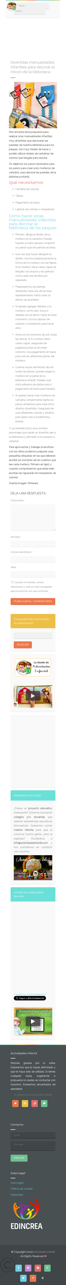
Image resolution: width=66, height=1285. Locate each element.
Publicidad (17, 1194)
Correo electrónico (22, 552)
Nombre (16, 537)
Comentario (18, 500)
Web (13, 567)
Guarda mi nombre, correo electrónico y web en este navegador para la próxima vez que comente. (31, 587)
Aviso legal (17, 1182)
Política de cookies (22, 1188)
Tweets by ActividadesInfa (29, 994)
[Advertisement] (33, 37)
